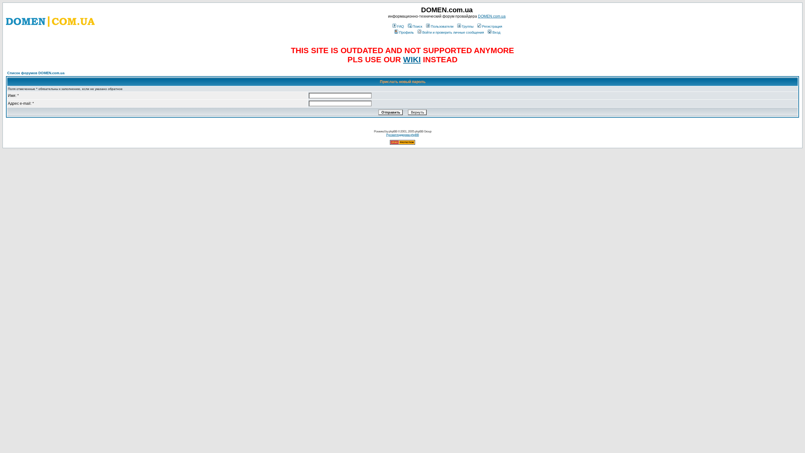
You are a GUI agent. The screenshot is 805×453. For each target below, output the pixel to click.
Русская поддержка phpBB (402, 135)
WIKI (412, 59)
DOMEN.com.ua (492, 16)
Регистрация (492, 26)
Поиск (417, 26)
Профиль (406, 32)
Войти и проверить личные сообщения (453, 32)
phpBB (393, 131)
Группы (468, 26)
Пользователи (442, 26)
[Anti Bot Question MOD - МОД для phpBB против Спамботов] (402, 143)
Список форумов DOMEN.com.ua (35, 73)
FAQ (400, 26)
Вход (496, 32)
